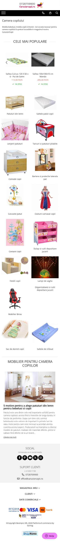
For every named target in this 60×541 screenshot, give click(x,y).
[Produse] (3, 14)
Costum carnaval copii (45, 214)
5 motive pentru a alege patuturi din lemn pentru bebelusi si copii (28, 407)
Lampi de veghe (45, 281)
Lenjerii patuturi (15, 143)
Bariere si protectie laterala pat (45, 177)
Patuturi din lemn (15, 113)
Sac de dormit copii (15, 349)
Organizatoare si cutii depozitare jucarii (45, 288)
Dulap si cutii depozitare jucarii (45, 250)
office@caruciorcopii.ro (31, 478)
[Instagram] (40, 457)
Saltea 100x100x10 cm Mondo (43, 75)
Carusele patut (15, 214)
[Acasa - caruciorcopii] (30, 5)
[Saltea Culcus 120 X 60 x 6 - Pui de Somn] (17, 59)
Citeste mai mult (9, 437)
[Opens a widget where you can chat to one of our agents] (49, 536)
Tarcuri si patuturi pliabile (45, 143)
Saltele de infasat (45, 349)
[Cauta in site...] (57, 13)
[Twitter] (35, 457)
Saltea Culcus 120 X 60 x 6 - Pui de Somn (17, 75)
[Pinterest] (24, 457)
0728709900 (31, 474)
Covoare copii (15, 251)
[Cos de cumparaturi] (50, 13)
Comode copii (15, 179)
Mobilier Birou (15, 314)
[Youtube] (30, 457)
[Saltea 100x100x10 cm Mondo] (42, 60)
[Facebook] (19, 457)
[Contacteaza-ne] (43, 13)
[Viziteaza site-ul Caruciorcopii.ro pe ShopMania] (30, 533)
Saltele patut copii (45, 113)
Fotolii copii (15, 281)
